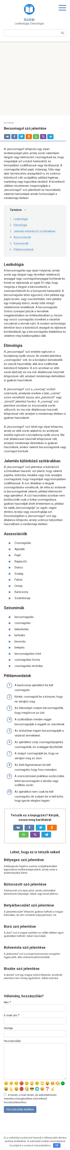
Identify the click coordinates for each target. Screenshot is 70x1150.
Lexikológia (21, 219)
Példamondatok (24, 249)
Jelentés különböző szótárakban (34, 231)
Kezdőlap (9, 122)
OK (57, 1145)
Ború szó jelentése (20, 926)
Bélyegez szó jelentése (24, 860)
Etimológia (20, 225)
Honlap (8, 1028)
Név (7, 1002)
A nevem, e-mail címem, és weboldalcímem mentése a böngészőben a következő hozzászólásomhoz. (30, 1098)
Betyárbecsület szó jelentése (29, 905)
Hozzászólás (12, 1041)
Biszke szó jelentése (21, 968)
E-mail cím (11, 1015)
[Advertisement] (35, 78)
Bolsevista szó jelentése (25, 947)
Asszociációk (22, 237)
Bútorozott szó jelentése (25, 884)
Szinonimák (21, 243)
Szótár (29, 19)
